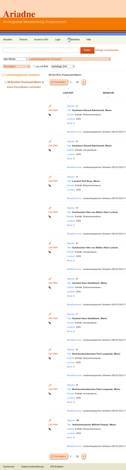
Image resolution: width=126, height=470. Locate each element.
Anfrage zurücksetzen (107, 50)
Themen (23, 39)
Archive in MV (41, 39)
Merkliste (75, 39)
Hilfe (89, 39)
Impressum (9, 466)
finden (87, 50)
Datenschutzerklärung (32, 466)
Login (57, 39)
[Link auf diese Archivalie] (50, 114)
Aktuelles (7, 39)
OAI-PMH (53, 110)
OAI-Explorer (56, 466)
